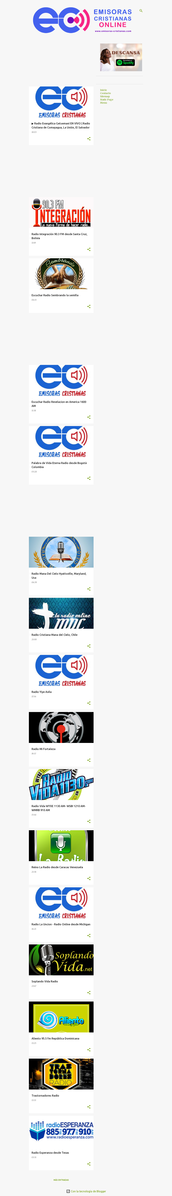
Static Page (106, 99)
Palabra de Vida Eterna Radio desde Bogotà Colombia (59, 465)
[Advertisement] (61, 62)
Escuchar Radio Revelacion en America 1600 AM (59, 403)
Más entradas (61, 1180)
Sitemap (105, 96)
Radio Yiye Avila (42, 691)
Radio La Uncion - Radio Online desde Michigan (61, 924)
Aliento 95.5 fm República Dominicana (55, 1038)
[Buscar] (141, 11)
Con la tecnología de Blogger (88, 1191)
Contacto (105, 93)
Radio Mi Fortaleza (43, 748)
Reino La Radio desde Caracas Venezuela (57, 867)
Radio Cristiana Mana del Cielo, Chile (54, 634)
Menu (103, 102)
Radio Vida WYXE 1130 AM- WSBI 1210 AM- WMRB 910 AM (59, 808)
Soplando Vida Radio (45, 981)
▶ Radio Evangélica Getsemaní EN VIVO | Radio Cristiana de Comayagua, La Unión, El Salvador (61, 125)
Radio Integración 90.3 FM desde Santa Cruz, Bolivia (59, 236)
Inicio (103, 90)
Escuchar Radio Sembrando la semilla (55, 295)
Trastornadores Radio (45, 1095)
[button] (89, 139)
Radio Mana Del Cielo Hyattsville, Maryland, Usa (59, 575)
